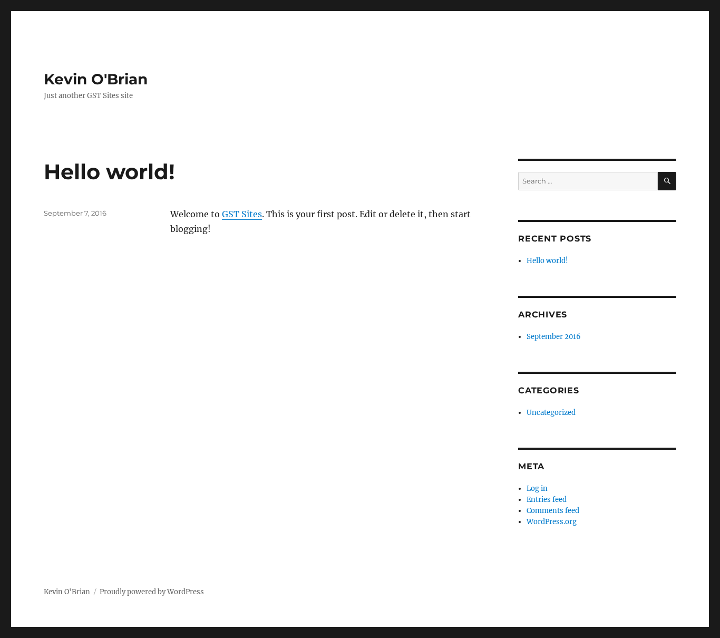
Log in (537, 488)
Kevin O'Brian (96, 79)
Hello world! (109, 172)
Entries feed (547, 499)
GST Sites (242, 214)
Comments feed (553, 510)
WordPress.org (552, 521)
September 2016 (554, 336)
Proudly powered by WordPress (152, 591)
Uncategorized (551, 412)
